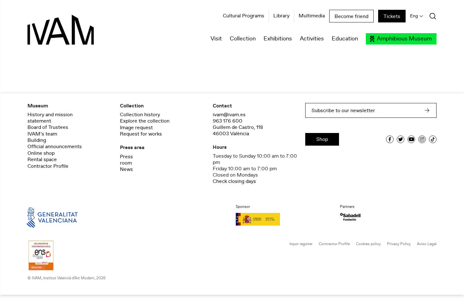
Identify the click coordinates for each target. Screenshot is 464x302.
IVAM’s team (42, 134)
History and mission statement (50, 118)
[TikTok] (433, 139)
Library (281, 16)
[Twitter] (400, 139)
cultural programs (243, 16)
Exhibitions (278, 39)
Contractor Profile (47, 166)
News (126, 169)
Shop (322, 139)
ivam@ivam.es (229, 115)
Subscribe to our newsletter (343, 110)
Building (36, 140)
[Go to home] (43, 217)
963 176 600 (227, 121)
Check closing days (234, 181)
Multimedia (312, 16)
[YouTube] (411, 139)
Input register (300, 244)
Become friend (351, 16)
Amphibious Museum (404, 39)
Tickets (392, 16)
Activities (312, 39)
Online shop (41, 153)
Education (345, 39)
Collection (243, 39)
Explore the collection (145, 121)
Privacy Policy (399, 244)
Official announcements (54, 146)
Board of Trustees (47, 127)
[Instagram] (422, 139)
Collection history (140, 115)
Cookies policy (368, 244)
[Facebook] (390, 139)
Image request (136, 127)
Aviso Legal (427, 244)
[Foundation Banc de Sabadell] (350, 217)
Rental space (42, 159)
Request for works (141, 134)
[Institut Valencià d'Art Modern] (49, 33)
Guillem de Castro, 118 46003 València (238, 130)
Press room (126, 160)
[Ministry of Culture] (284, 219)
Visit (216, 39)
